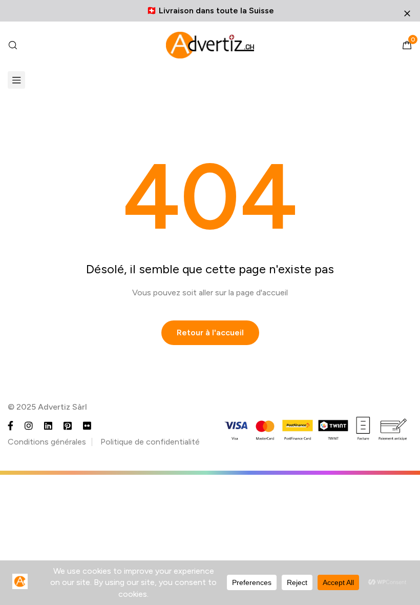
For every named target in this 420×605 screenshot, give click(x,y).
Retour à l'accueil (210, 332)
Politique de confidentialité (150, 442)
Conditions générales (47, 442)
